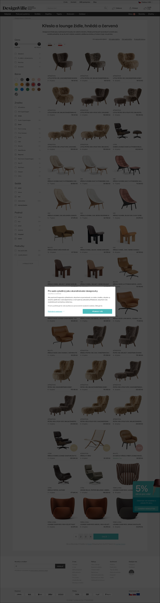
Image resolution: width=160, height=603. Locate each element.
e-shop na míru (78, 600)
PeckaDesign (89, 600)
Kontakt (73, 2)
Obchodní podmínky (97, 575)
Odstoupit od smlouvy (97, 580)
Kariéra (74, 575)
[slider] (16, 44)
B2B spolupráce (85, 2)
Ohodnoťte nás (76, 580)
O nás (65, 2)
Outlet (112, 577)
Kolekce (112, 564)
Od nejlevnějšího (114, 39)
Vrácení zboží (95, 570)
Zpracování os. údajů (97, 577)
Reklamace (94, 572)
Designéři (113, 575)
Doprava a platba (96, 567)
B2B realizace (76, 572)
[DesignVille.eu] (138, 594)
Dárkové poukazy (115, 572)
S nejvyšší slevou (139, 39)
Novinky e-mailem (21, 562)
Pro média (75, 577)
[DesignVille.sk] (134, 594)
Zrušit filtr (54, 44)
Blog (94, 2)
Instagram (132, 564)
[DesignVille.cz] (130, 594)
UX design (70, 600)
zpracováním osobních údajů (39, 570)
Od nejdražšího (127, 39)
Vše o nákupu (95, 564)
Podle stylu (113, 567)
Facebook (132, 567)
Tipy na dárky (114, 570)
